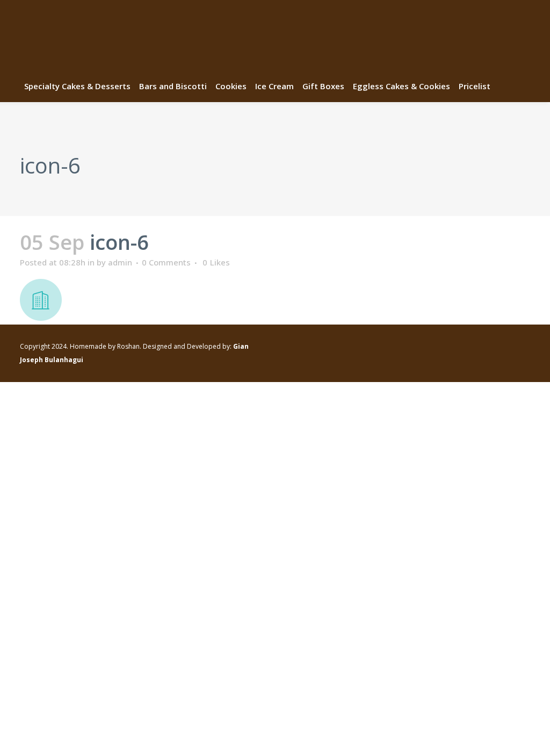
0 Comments (166, 262)
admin (120, 262)
